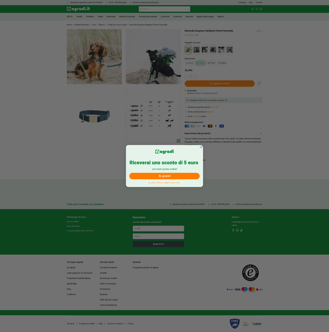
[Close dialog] (201, 147)
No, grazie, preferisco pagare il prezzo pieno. (164, 182)
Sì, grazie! (164, 176)
